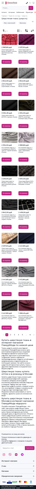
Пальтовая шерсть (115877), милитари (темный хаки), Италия (25, 117)
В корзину (6, 62)
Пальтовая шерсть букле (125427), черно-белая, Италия (25, 85)
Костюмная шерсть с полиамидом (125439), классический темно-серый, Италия (9, 217)
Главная (4, 16)
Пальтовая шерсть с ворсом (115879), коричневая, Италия (8, 85)
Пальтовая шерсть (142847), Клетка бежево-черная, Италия (24, 217)
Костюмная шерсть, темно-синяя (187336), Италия (25, 250)
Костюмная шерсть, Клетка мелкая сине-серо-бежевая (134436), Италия (26, 284)
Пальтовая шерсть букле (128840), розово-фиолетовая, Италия (26, 51)
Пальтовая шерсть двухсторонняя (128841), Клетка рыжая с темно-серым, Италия (9, 251)
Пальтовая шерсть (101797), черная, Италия (9, 116)
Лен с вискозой (9, 23)
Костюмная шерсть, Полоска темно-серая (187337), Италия (9, 317)
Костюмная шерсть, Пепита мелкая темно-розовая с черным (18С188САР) (26, 318)
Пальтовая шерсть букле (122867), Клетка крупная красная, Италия (9, 52)
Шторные (11, 12)
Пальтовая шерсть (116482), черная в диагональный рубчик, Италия (9, 183)
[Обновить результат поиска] (31, 8)
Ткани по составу (14, 16)
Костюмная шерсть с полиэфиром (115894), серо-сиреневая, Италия (25, 150)
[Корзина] (33, 3)
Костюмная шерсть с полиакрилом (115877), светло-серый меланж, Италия (9, 150)
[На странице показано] (19, 30)
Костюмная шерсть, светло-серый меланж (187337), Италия (9, 283)
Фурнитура (29, 12)
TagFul (31, 486)
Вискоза (23, 23)
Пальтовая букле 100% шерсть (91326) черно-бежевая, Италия (25, 182)
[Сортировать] (5, 30)
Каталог (4, 12)
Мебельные (20, 12)
